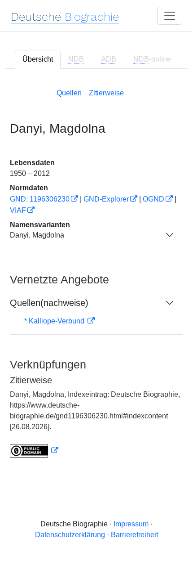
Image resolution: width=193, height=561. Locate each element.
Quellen (69, 93)
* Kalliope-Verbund (55, 321)
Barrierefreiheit (134, 535)
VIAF (18, 210)
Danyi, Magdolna (37, 235)
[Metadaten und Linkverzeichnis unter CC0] (34, 450)
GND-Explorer (106, 199)
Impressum (131, 524)
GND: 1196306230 (40, 199)
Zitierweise (106, 93)
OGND (153, 199)
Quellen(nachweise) (49, 303)
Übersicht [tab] (37, 59)
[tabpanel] (96, 271)
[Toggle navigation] (169, 16)
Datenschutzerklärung (70, 535)
